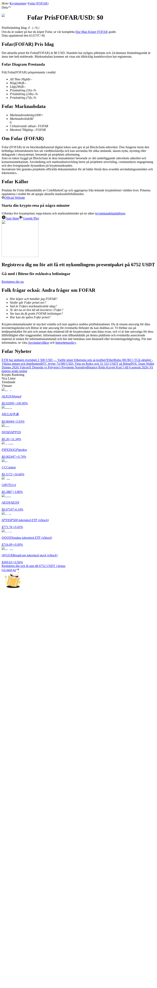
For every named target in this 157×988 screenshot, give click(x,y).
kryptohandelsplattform (110, 213)
